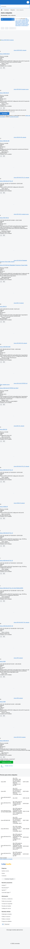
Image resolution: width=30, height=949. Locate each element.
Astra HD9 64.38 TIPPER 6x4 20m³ (9, 388)
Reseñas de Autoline (6, 906)
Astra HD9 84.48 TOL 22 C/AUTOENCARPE (11, 588)
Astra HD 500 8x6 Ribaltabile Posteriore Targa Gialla (13, 265)
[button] (28, 2)
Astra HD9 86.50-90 (5, 346)
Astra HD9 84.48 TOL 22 (6, 181)
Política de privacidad (6, 901)
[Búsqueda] (28, 6)
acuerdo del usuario (13, 116)
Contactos (4, 875)
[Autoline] (2, 10)
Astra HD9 (2, 661)
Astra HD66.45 (4, 506)
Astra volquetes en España (6, 859)
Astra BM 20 (3, 306)
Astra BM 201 (3, 429)
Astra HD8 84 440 (4, 141)
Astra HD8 (2, 701)
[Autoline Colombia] (9, 2)
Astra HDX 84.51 (4, 217)
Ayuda (3, 873)
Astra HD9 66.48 (4, 93)
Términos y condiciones (7, 898)
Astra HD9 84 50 (4, 740)
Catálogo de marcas (6, 908)
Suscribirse (4, 113)
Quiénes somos (5, 870)
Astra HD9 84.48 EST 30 (6, 626)
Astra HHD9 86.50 (4, 53)
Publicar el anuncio (6, 762)
